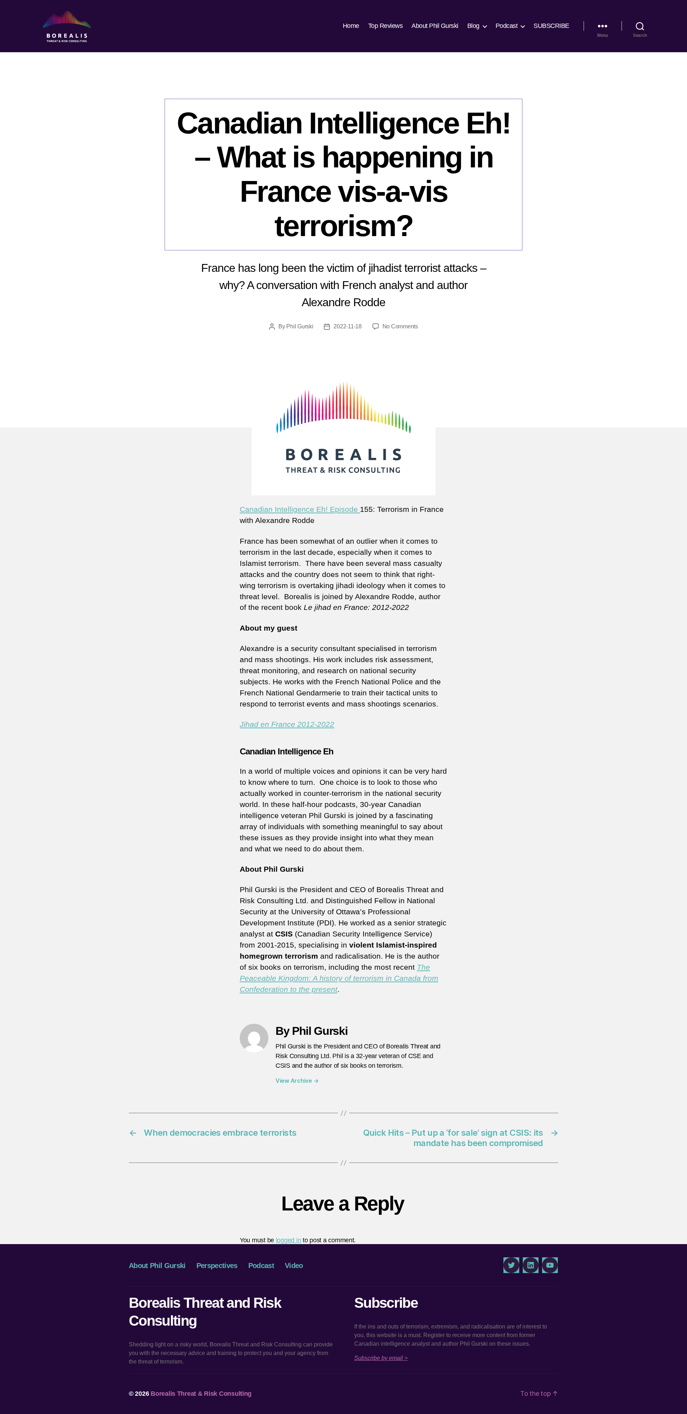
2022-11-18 (347, 326)
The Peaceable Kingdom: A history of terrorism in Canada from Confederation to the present (339, 978)
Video (294, 1265)
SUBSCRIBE (551, 25)
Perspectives (217, 1265)
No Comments (400, 326)
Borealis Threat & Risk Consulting (201, 1393)
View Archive (297, 1080)
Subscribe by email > (381, 1358)
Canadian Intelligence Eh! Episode (300, 509)
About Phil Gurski (434, 25)
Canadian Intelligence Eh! (343, 84)
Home (351, 25)
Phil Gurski (299, 326)
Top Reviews (385, 25)
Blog (473, 25)
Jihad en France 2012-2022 (287, 724)
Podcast (507, 25)
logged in (288, 1240)
